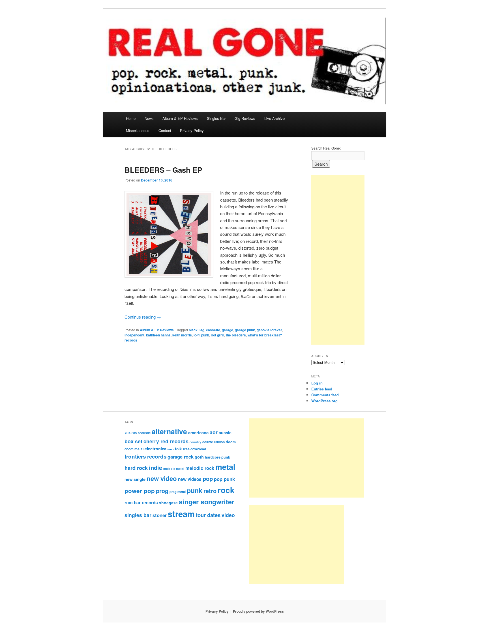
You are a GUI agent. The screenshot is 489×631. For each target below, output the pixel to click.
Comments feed (325, 394)
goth (199, 457)
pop (208, 478)
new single (135, 479)
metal (225, 466)
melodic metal (173, 468)
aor (214, 432)
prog (162, 491)
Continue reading (143, 317)
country (195, 442)
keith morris (182, 335)
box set (133, 441)
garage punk (245, 329)
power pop (140, 491)
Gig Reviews (245, 118)
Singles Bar (216, 118)
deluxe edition (213, 441)
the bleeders (236, 335)
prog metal (178, 491)
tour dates (208, 515)
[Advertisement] (337, 260)
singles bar (138, 514)
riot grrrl (217, 335)
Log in (317, 383)
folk (178, 448)
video (228, 514)
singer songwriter (206, 501)
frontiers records (145, 456)
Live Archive (274, 118)
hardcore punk (217, 457)
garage (227, 329)
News (149, 118)
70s (127, 432)
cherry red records (165, 441)
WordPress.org (324, 400)
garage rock (181, 456)
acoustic (144, 433)
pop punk (224, 479)
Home (131, 118)
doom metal (134, 448)
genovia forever (269, 329)
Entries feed (321, 389)
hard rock (136, 468)
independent (134, 335)
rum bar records (141, 503)
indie (155, 467)
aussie (225, 432)
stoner (160, 515)
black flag (196, 329)
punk (205, 335)
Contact (164, 130)
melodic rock (199, 467)
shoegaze (168, 502)
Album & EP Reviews (180, 118)
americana (198, 432)
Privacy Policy (192, 130)
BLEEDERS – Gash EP (163, 170)
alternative (169, 431)
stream (181, 514)
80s (134, 433)
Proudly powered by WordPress (258, 611)
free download (194, 448)
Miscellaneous (137, 130)
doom (231, 441)
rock (226, 490)
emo (171, 449)
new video (162, 478)
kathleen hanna (158, 335)
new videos (189, 479)
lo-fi (197, 335)
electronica (155, 448)
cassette (213, 329)
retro (209, 491)
